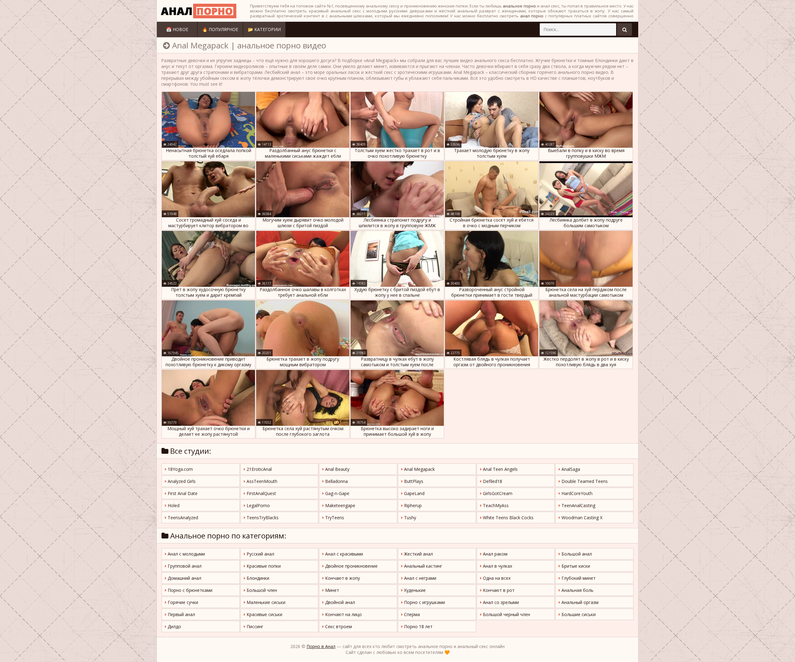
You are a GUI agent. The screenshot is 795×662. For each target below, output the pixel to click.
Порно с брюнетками (189, 590)
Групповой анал (184, 566)
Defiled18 (492, 481)
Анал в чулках (497, 566)
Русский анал (259, 554)
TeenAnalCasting (577, 505)
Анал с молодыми (185, 554)
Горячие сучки (182, 602)
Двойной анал (339, 602)
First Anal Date (182, 493)
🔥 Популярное (220, 29)
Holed (172, 505)
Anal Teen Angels (500, 469)
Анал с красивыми (343, 554)
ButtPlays (413, 481)
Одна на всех (496, 578)
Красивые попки (263, 566)
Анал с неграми (419, 578)
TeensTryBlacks (262, 517)
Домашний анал (183, 578)
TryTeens (334, 517)
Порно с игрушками (424, 602)
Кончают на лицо (343, 614)
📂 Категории (264, 29)
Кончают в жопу (342, 578)
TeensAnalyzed (182, 517)
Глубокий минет (578, 578)
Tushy (409, 517)
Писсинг (254, 626)
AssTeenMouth (261, 481)
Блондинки (257, 578)
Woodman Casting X (581, 517)
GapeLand (414, 493)
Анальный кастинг (422, 566)
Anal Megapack (419, 469)
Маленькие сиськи (265, 602)
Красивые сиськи (263, 614)
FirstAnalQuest (260, 493)
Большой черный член (506, 614)
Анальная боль (576, 590)
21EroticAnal (258, 469)
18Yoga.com (179, 469)
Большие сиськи (578, 614)
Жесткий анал (418, 554)
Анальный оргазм (579, 602)
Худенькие (414, 590)
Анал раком (494, 554)
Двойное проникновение (351, 566)
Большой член (261, 590)
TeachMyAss (495, 505)
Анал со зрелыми (500, 602)
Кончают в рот (498, 590)
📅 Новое (177, 29)
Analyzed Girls (181, 481)
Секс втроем (338, 626)
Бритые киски (575, 566)
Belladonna (336, 481)
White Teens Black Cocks (508, 517)
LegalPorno (257, 505)
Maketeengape (339, 505)
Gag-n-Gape (336, 493)
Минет (331, 590)
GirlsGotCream (497, 493)
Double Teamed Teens (584, 481)
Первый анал (180, 614)
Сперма (411, 614)
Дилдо (173, 626)
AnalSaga (570, 469)
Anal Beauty (336, 469)
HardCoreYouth (576, 493)
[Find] (624, 29)
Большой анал (576, 554)
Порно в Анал (321, 646)
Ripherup (412, 505)
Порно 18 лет (418, 626)
